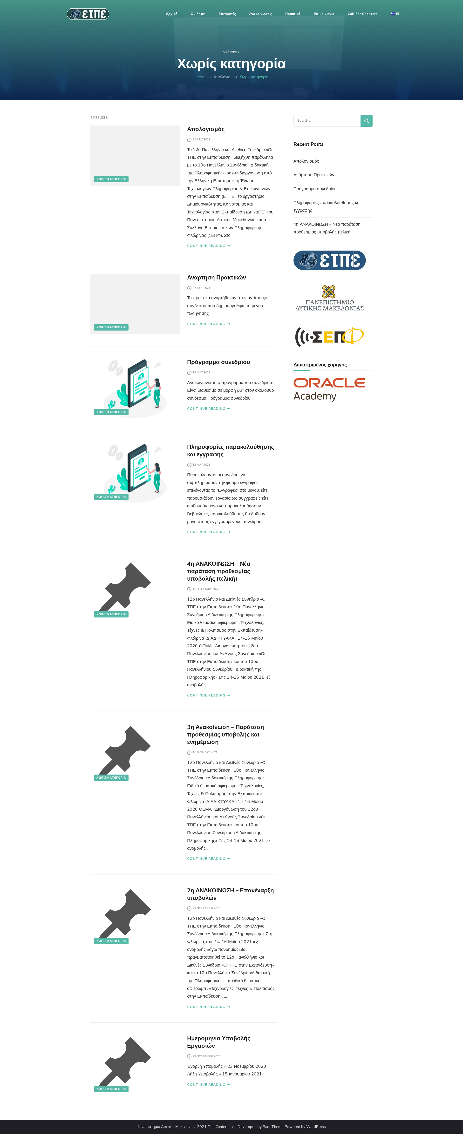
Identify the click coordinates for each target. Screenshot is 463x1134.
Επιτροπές (227, 14)
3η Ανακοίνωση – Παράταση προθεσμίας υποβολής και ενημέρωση (225, 734)
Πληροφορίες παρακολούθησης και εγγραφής (230, 450)
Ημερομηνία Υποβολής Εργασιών (218, 1042)
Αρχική (171, 14)
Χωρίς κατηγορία (111, 179)
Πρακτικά (292, 14)
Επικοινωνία (324, 14)
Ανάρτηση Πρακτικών (216, 277)
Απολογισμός (206, 129)
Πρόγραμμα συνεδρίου (218, 362)
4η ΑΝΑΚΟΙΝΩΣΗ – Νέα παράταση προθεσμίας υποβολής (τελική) (218, 571)
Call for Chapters (362, 14)
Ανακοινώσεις (260, 14)
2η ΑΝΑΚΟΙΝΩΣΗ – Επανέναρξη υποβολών (230, 894)
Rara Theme (273, 1127)
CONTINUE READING (206, 246)
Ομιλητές (198, 14)
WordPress (316, 1127)
